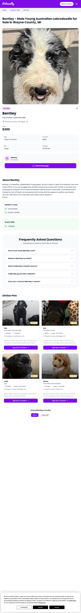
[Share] (77, 108)
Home (4, 10)
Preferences (24, 607)
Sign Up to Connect (20, 348)
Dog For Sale (15, 10)
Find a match (66, 4)
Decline (40, 607)
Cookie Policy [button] (72, 600)
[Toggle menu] (77, 4)
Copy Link (45, 415)
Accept (57, 607)
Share (35, 415)
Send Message (42, 165)
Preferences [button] (41, 602)
